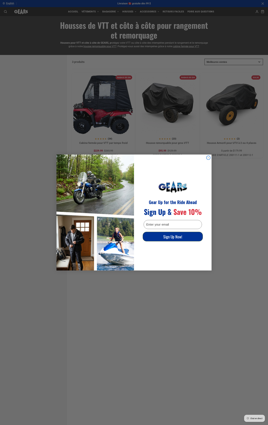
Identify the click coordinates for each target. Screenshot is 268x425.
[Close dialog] (208, 158)
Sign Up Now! (172, 237)
